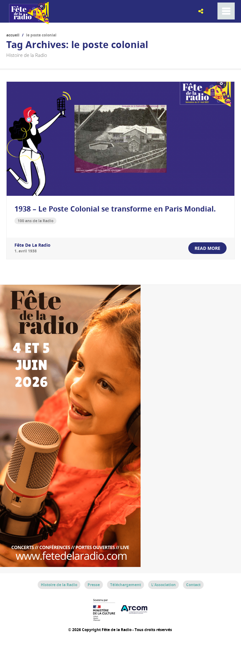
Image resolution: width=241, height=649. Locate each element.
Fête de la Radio (32, 245)
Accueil (12, 35)
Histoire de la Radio (59, 584)
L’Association (163, 584)
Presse (94, 584)
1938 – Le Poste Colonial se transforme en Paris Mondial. (115, 209)
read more (207, 248)
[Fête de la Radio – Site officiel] (28, 22)
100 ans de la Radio (35, 220)
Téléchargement (125, 584)
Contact (193, 584)
